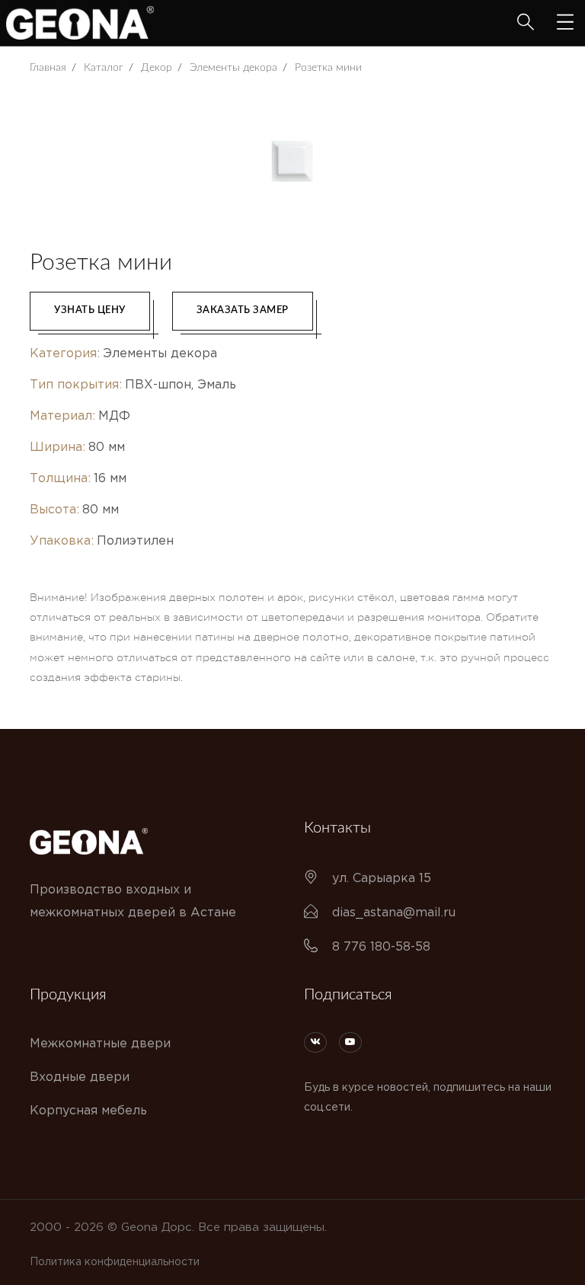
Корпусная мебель (88, 1111)
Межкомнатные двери (100, 1044)
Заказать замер (243, 310)
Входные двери (79, 1077)
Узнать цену (90, 310)
